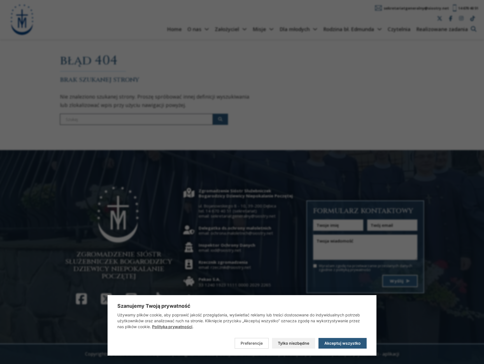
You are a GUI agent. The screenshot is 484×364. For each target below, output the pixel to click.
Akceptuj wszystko (342, 343)
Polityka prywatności (172, 326)
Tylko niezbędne (293, 343)
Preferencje (252, 343)
